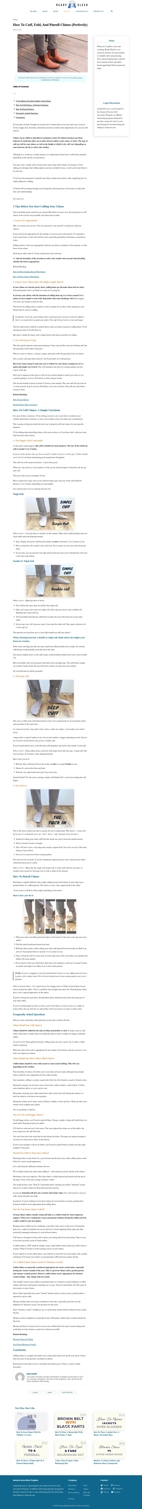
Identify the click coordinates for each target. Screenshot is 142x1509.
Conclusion (20, 117)
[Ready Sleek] (72, 4)
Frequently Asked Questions (27, 113)
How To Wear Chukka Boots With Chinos (29, 271)
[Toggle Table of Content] (14, 93)
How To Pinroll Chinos (25, 109)
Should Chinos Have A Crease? (25, 404)
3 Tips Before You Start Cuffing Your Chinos (33, 101)
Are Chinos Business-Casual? (24, 1344)
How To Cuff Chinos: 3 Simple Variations (32, 105)
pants (50, 1392)
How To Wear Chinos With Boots (26, 276)
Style (15, 20)
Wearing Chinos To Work (23, 1339)
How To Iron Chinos (21, 399)
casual (35, 1392)
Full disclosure (55, 80)
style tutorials (67, 1392)
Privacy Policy (83, 1505)
